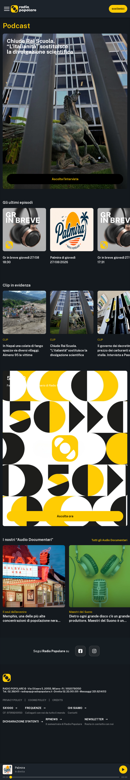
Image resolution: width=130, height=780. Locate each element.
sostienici (118, 8)
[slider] (10, 777)
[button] (7, 9)
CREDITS (57, 700)
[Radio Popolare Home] (23, 8)
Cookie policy (37, 700)
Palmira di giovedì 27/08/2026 (62, 260)
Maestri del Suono (80, 612)
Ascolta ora (65, 516)
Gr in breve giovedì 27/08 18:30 (21, 260)
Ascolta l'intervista (65, 179)
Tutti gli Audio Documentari (109, 540)
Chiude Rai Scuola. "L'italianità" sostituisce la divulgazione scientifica (68, 350)
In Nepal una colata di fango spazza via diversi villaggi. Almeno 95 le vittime (23, 350)
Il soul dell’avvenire (15, 612)
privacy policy (12, 700)
